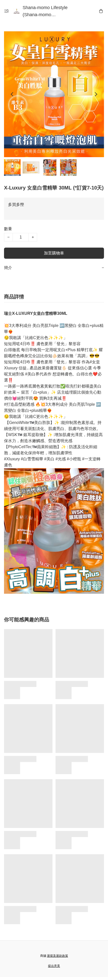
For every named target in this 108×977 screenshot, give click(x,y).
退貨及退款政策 (57, 956)
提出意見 (54, 966)
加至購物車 (54, 253)
